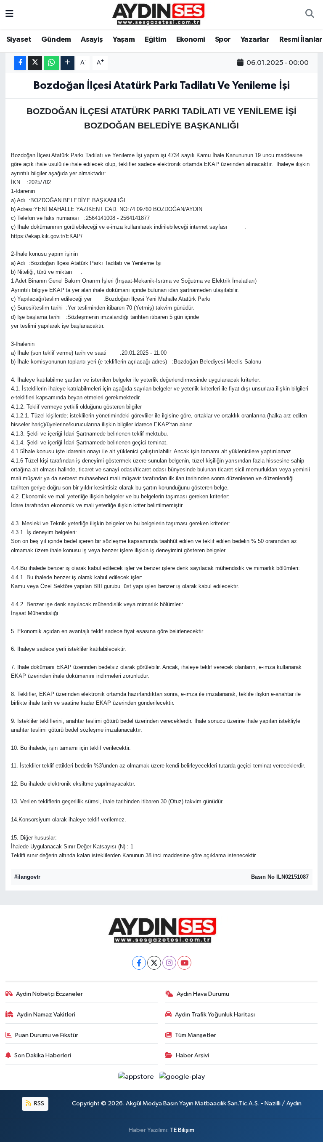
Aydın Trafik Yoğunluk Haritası (215, 1014)
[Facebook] (139, 963)
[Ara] (310, 14)
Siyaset (19, 39)
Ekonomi (190, 39)
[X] (154, 963)
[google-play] (182, 1076)
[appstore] (136, 1076)
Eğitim (155, 39)
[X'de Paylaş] (35, 63)
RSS (38, 1103)
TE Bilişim (182, 1130)
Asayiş (92, 39)
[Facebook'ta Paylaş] (20, 63)
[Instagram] (169, 963)
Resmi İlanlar (301, 39)
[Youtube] (184, 963)
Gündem (56, 39)
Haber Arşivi (192, 1055)
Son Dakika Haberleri (42, 1055)
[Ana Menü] (9, 14)
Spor (223, 39)
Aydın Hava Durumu (203, 994)
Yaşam (124, 39)
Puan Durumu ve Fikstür (46, 1035)
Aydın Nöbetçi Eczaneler (49, 994)
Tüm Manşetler (195, 1035)
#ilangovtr (27, 877)
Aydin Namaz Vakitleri (46, 1014)
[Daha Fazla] (67, 63)
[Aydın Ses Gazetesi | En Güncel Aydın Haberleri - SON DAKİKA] (158, 14)
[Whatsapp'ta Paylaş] (51, 63)
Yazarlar (255, 39)
